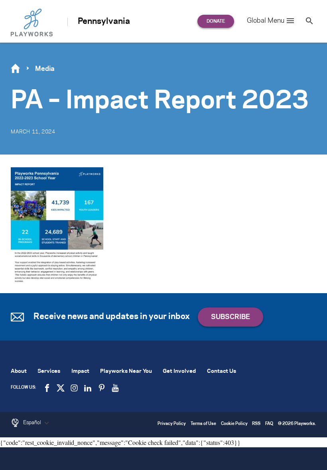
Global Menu (265, 21)
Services (48, 371)
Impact (80, 371)
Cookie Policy (234, 424)
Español (32, 422)
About (19, 371)
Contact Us (221, 371)
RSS (256, 424)
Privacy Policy (172, 424)
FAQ (269, 424)
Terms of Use (203, 424)
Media (45, 69)
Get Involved (179, 371)
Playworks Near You (126, 371)
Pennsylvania (104, 21)
